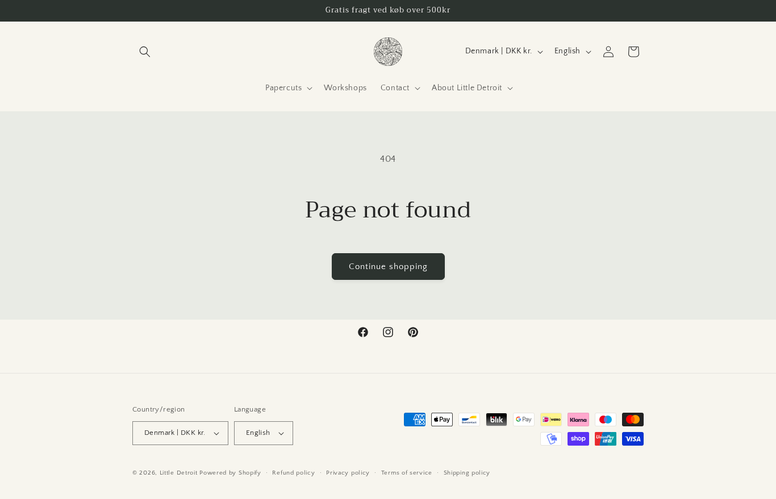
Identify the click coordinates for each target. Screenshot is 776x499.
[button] (144, 51)
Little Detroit (179, 472)
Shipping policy (467, 472)
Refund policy (293, 472)
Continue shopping (388, 266)
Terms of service (406, 472)
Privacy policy (348, 472)
